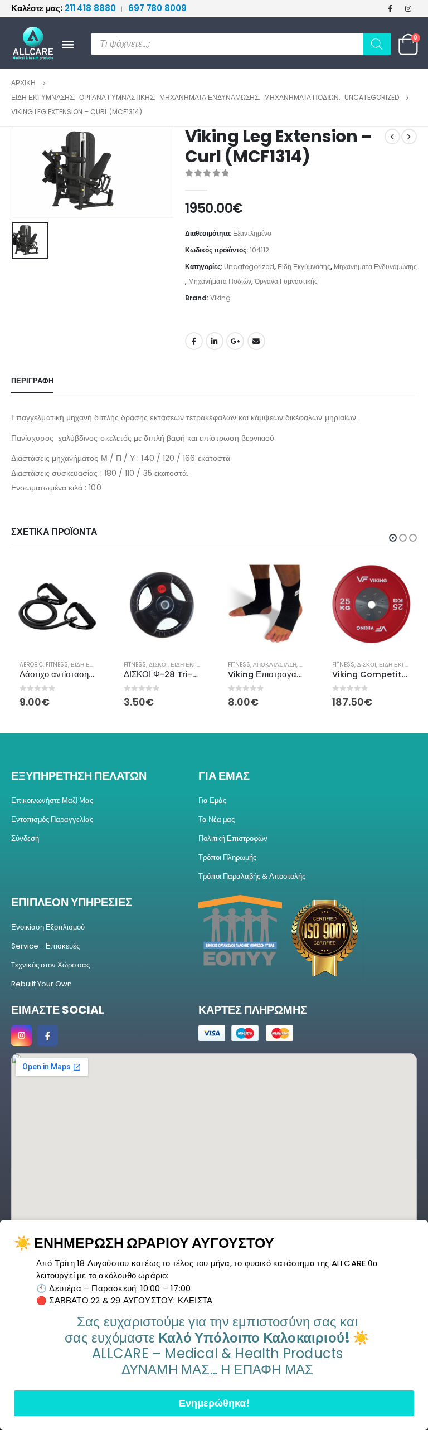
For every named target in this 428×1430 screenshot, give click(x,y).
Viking (220, 298)
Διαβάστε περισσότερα (294, 577)
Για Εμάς (212, 800)
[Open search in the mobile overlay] (241, 44)
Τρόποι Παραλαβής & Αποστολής (251, 876)
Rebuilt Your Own (41, 984)
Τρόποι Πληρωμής (227, 857)
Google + (235, 341)
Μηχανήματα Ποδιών (219, 281)
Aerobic (31, 664)
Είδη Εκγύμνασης (304, 266)
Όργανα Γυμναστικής (286, 281)
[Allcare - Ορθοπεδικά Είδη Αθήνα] (28, 43)
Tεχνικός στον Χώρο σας (50, 965)
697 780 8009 (157, 8)
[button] (393, 537)
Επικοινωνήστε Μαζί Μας (52, 800)
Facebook (194, 341)
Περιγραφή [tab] (32, 381)
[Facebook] (390, 8)
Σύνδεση (25, 838)
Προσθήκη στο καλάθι (86, 577)
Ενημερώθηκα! (214, 1403)
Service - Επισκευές (45, 946)
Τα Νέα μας (216, 819)
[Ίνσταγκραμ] (408, 8)
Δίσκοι (158, 664)
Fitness (57, 664)
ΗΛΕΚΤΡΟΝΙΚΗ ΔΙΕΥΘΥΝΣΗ (256, 341)
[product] (57, 604)
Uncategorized (249, 266)
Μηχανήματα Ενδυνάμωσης (375, 266)
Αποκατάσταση (274, 664)
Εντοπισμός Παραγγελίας (52, 819)
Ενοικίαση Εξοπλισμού (48, 927)
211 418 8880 (64, 8)
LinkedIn (214, 341)
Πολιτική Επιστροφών (233, 838)
